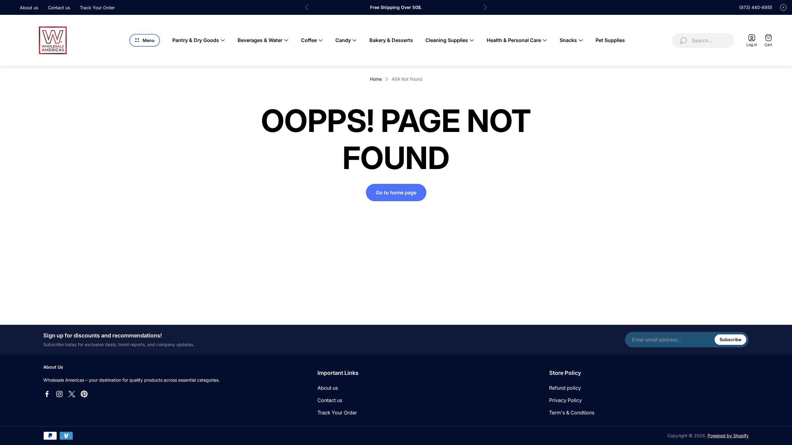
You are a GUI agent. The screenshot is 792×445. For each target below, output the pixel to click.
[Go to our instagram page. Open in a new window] (59, 394)
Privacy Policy (565, 400)
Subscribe (730, 339)
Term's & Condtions (571, 412)
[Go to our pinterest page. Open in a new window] (84, 394)
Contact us (59, 7)
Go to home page (396, 192)
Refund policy (565, 388)
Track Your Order (97, 7)
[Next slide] (485, 7)
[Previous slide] (307, 7)
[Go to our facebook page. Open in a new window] (47, 394)
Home (376, 79)
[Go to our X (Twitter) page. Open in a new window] (71, 394)
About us (29, 7)
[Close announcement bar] (783, 7)
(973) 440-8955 (755, 7)
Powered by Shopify (728, 435)
